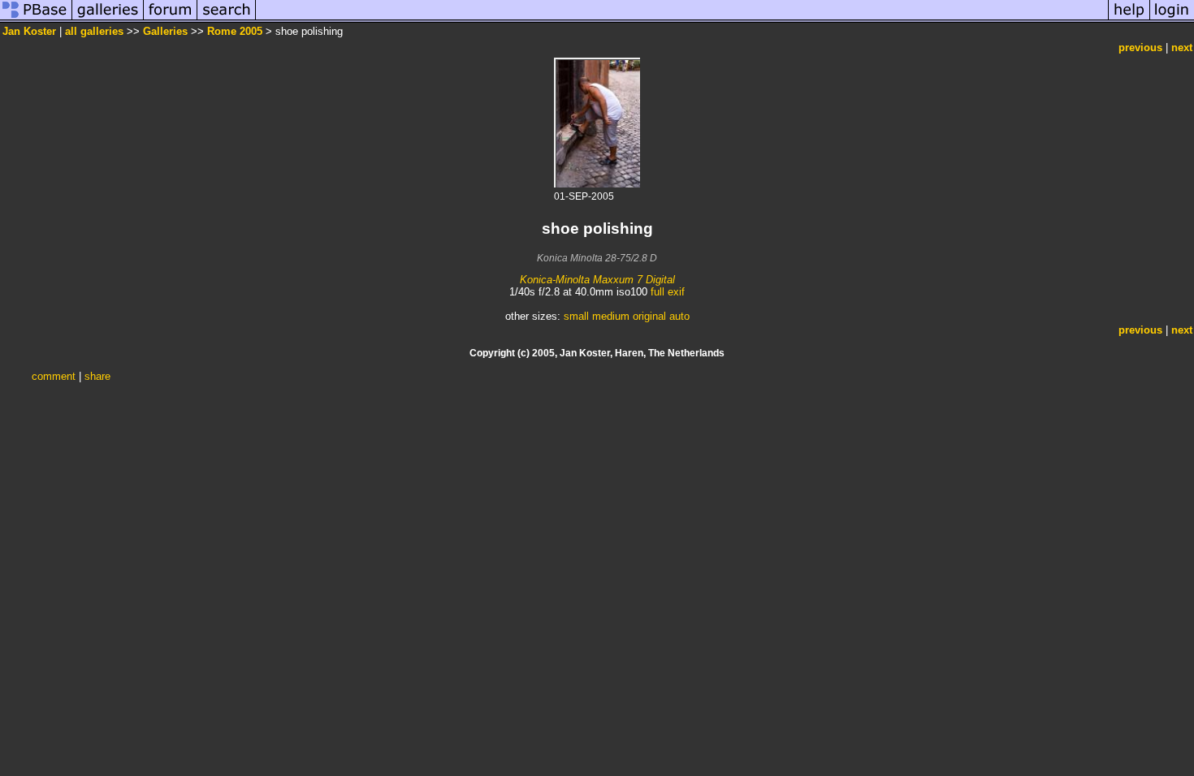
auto (679, 316)
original (649, 316)
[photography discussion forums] (170, 19)
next (1181, 47)
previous (1140, 47)
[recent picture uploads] (108, 19)
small (576, 316)
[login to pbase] (1172, 19)
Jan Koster (29, 31)
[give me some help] (1129, 19)
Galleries (165, 31)
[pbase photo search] (226, 19)
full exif (668, 292)
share (97, 376)
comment (54, 376)
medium (610, 316)
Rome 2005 (234, 31)
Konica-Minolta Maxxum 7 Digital (597, 280)
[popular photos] (682, 19)
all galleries (94, 31)
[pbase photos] (36, 19)
